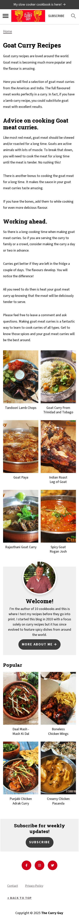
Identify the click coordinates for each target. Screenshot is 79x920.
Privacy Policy (34, 886)
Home (7, 31)
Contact (12, 886)
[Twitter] (52, 865)
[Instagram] (39, 865)
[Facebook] (26, 865)
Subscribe (39, 842)
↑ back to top (19, 898)
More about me (37, 644)
